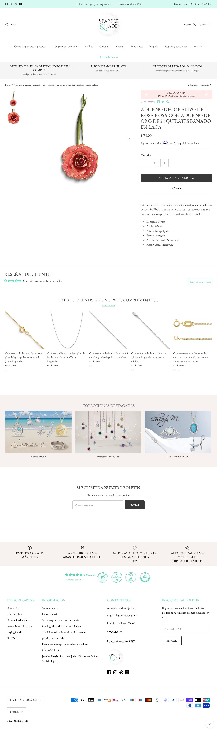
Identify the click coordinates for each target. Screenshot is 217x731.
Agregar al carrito (176, 178)
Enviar (134, 505)
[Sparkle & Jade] (108, 25)
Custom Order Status (18, 620)
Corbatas (104, 46)
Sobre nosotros (50, 608)
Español (205, 3)
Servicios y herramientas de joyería (60, 620)
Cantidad (146, 155)
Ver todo (108, 305)
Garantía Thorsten (52, 650)
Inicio (7, 84)
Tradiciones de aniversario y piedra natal (64, 632)
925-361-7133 (114, 632)
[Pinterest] (16, 4)
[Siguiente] (129, 138)
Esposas (120, 46)
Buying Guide (14, 632)
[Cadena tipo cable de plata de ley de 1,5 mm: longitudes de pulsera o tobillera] (108, 330)
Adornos (18, 84)
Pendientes (137, 46)
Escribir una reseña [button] (200, 282)
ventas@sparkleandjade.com (122, 608)
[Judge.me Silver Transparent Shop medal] (116, 577)
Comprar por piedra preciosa (30, 46)
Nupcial (153, 46)
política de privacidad (54, 638)
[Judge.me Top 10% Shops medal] (145, 577)
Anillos (89, 46)
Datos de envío (50, 614)
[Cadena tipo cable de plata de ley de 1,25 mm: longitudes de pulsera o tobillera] (150, 330)
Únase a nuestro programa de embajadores (65, 644)
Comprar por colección (65, 46)
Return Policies (15, 614)
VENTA (198, 46)
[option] (81, 138)
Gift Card (12, 638)
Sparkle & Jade (21, 720)
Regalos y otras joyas (176, 46)
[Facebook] (6, 4)
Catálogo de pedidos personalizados (61, 626)
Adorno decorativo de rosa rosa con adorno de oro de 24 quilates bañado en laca (61, 84)
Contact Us (13, 608)
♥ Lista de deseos (109, 57)
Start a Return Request (19, 626)
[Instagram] (11, 4)
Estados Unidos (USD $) (185, 3)
